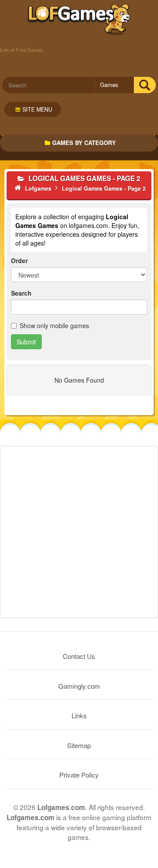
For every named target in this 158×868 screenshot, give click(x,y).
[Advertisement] (79, 532)
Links (79, 715)
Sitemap (79, 745)
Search (21, 293)
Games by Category (84, 142)
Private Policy (79, 774)
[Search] (144, 85)
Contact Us (79, 656)
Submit (26, 341)
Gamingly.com (79, 686)
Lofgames (79, 19)
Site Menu (37, 109)
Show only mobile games (54, 325)
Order (19, 260)
